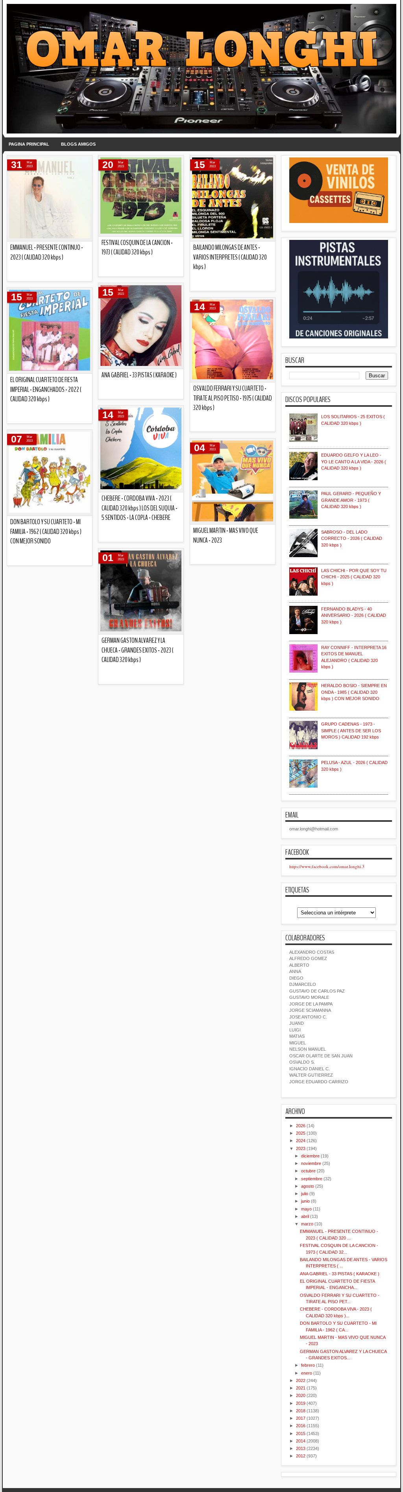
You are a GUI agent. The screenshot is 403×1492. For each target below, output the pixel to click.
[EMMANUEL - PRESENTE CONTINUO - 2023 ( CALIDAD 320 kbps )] (49, 198)
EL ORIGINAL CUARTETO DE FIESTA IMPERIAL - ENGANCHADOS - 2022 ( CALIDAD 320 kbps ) (45, 389)
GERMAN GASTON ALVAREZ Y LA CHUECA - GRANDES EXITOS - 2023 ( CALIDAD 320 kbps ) (138, 650)
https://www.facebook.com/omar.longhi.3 (326, 866)
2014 (300, 1441)
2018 (300, 1410)
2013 (300, 1448)
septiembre (311, 1178)
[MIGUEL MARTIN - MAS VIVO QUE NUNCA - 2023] (232, 482)
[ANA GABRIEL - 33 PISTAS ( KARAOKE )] (140, 326)
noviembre (311, 1163)
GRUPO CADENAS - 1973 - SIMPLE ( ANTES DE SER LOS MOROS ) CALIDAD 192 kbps (351, 730)
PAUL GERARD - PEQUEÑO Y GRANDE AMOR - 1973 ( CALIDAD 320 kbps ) (351, 500)
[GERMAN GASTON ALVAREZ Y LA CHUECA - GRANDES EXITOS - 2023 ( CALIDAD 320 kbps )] (140, 591)
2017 (300, 1418)
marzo (307, 1223)
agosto (307, 1186)
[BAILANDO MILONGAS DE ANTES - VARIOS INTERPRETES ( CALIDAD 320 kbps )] (232, 198)
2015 (300, 1433)
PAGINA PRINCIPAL (29, 144)
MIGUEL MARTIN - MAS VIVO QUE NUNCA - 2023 (225, 535)
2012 (300, 1456)
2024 (300, 1140)
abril (305, 1216)
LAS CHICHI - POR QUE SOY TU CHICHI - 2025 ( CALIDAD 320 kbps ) (353, 577)
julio (304, 1193)
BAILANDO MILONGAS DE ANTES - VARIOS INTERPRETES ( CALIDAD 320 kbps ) (230, 257)
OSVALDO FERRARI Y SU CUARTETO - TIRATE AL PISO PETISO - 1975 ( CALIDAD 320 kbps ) (232, 398)
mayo (306, 1209)
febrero (308, 1365)
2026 (300, 1125)
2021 (300, 1388)
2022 (300, 1380)
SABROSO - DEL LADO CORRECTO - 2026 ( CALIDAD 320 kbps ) (351, 538)
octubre (308, 1170)
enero (306, 1373)
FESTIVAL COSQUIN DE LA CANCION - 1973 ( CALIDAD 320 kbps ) (137, 247)
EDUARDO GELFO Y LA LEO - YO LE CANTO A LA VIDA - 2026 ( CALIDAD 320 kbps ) (353, 461)
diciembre (310, 1156)
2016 (300, 1425)
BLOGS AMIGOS (78, 144)
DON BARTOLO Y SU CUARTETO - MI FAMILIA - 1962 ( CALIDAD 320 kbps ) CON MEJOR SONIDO (45, 531)
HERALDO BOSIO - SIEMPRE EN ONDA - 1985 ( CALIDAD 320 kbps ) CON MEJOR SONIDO (354, 692)
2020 (300, 1395)
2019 (300, 1403)
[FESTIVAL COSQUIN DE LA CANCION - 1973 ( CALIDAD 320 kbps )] (140, 196)
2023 (300, 1148)
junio (305, 1201)
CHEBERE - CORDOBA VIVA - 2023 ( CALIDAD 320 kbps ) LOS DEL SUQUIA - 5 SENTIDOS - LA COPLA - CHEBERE (139, 508)
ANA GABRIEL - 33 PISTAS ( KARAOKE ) (139, 375)
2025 (300, 1133)
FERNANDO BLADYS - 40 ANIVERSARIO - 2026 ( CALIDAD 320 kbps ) (353, 615)
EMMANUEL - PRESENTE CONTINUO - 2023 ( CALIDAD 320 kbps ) (46, 252)
